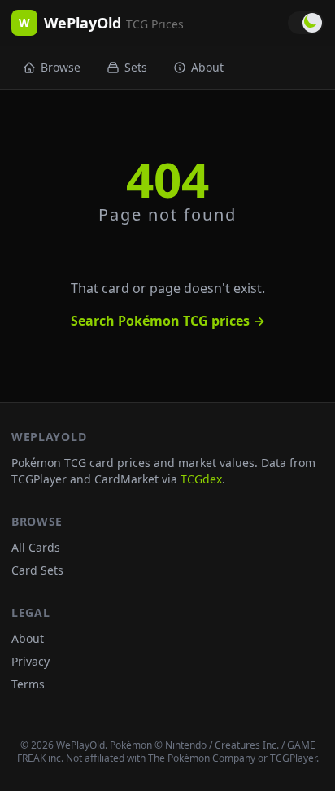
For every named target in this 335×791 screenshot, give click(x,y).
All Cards (35, 547)
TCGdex (201, 479)
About (207, 67)
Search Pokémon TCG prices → (168, 321)
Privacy (30, 661)
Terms (28, 684)
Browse (60, 67)
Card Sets (37, 570)
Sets (135, 67)
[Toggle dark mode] (306, 22)
